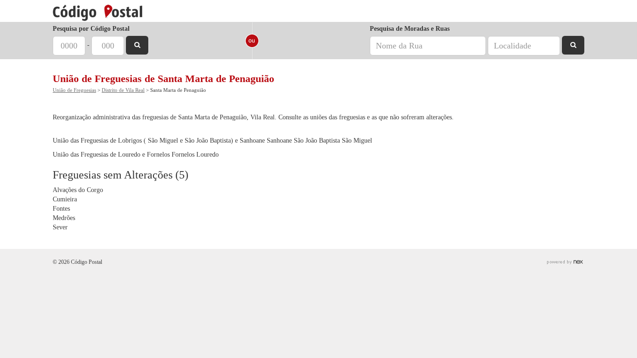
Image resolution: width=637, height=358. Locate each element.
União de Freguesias (74, 90)
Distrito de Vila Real (123, 90)
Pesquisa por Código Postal (91, 28)
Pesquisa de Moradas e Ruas (410, 28)
